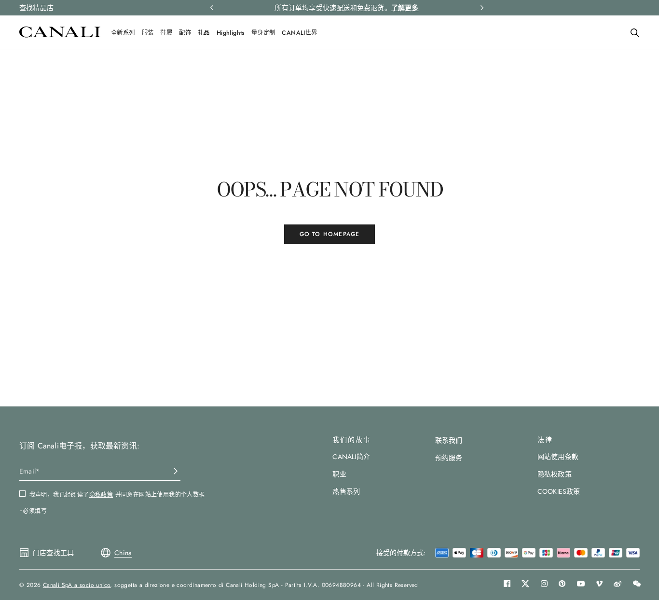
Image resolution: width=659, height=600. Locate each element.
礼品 (204, 32)
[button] (635, 33)
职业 (339, 474)
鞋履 (166, 32)
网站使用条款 (557, 456)
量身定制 (263, 32)
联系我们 (449, 440)
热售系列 (346, 491)
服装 (148, 32)
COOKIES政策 (558, 491)
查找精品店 (36, 8)
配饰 (185, 32)
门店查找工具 (53, 553)
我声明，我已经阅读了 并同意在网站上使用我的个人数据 (117, 495)
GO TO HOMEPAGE (330, 234)
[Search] (635, 33)
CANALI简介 (351, 456)
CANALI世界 (299, 32)
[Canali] (59, 35)
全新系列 (123, 32)
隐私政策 (101, 494)
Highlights (231, 32)
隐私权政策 (554, 474)
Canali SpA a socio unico (76, 585)
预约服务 (449, 457)
